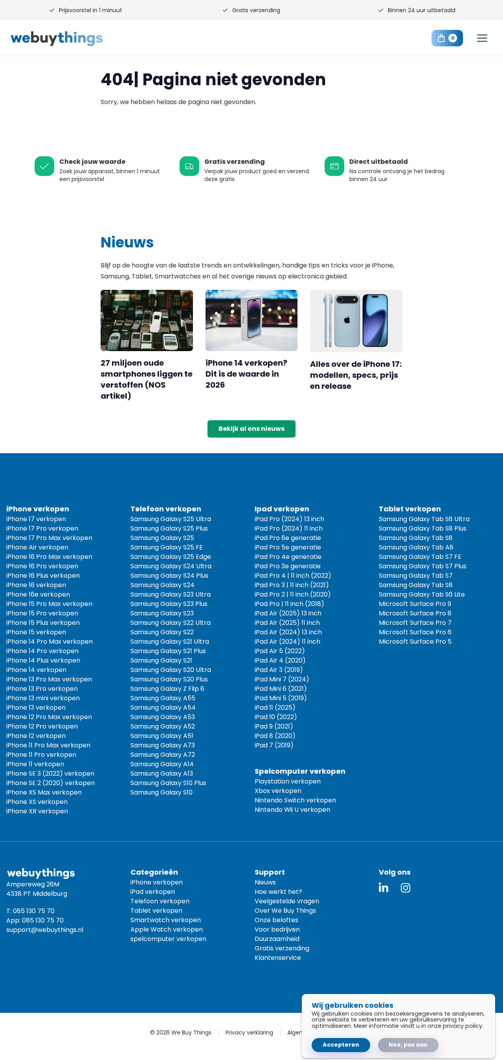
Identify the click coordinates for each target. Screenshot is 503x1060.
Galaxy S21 (161, 660)
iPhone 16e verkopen (38, 594)
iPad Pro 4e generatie (288, 556)
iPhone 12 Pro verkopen (42, 726)
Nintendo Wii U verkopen (292, 809)
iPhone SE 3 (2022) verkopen (50, 773)
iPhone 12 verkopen (36, 735)
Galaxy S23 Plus (168, 603)
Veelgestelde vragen (287, 901)
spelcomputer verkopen (168, 938)
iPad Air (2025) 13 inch (288, 613)
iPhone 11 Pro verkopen (41, 754)
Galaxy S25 (162, 537)
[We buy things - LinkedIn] (383, 887)
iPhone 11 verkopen (35, 764)
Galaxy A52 (162, 726)
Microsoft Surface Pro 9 (415, 603)
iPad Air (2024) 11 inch (287, 641)
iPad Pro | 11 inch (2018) (289, 603)
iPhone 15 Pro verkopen (42, 613)
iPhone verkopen (156, 882)
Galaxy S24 (162, 584)
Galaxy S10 (161, 792)
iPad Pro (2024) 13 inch (289, 519)
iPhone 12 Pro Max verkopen (49, 716)
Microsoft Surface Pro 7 (415, 622)
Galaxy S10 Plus (168, 782)
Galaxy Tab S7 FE (420, 556)
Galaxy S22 (162, 632)
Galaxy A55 (162, 698)
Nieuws (265, 882)
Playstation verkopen (288, 781)
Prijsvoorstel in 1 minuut (90, 10)
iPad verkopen (152, 891)
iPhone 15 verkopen (36, 632)
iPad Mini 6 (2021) (281, 688)
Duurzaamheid (277, 938)
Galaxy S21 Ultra (169, 641)
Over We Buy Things (285, 910)
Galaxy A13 (161, 773)
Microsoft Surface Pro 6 (415, 632)
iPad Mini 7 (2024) (282, 679)
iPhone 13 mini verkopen (43, 698)
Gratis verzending (256, 10)
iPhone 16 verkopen (36, 584)
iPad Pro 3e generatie (288, 566)
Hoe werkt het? (278, 891)
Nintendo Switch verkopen (295, 800)
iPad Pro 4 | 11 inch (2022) (293, 575)
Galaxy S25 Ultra (170, 519)
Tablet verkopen (156, 910)
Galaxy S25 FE (166, 547)
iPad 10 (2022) (276, 716)
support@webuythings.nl (44, 929)
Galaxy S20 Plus (169, 679)
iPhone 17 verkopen (36, 519)
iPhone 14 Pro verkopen (42, 650)
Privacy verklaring (249, 1032)
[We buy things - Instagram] (405, 887)
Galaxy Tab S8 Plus (422, 528)
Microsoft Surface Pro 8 (415, 613)
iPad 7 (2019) (274, 745)
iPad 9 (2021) (274, 726)
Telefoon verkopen (159, 901)
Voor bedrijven (277, 929)
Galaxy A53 (162, 716)
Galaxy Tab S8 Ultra (424, 519)
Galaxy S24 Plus (169, 575)
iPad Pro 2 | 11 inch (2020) (293, 594)
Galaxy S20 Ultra (170, 669)
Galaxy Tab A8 (416, 547)
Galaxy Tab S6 (416, 584)
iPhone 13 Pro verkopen (42, 688)
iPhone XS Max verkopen (44, 792)
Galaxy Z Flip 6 (167, 688)
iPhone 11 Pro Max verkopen (48, 745)
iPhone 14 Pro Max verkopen (49, 641)
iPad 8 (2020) (275, 735)
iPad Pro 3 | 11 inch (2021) (292, 584)
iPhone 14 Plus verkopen (43, 660)
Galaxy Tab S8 (416, 537)
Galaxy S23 (162, 613)
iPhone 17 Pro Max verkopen (49, 537)
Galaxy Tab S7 (416, 575)
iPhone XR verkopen (37, 811)
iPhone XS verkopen (37, 801)
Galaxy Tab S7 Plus (422, 566)
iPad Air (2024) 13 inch (288, 632)
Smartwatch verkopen (165, 920)
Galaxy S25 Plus (169, 528)
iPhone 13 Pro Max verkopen (49, 679)
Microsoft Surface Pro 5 (415, 641)
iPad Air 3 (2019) (279, 669)
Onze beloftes (276, 920)
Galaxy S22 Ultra (170, 622)
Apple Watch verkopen (166, 929)
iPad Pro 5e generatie (288, 547)
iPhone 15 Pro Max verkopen (49, 603)
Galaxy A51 (161, 735)
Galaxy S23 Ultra (170, 594)
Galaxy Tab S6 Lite (422, 594)
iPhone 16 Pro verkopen (42, 566)
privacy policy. (463, 1026)
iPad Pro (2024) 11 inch (289, 528)
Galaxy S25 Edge (170, 556)
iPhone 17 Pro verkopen (42, 528)
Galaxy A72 (162, 754)
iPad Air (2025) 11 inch (287, 622)
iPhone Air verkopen (37, 547)
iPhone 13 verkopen (36, 707)
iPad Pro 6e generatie (288, 537)
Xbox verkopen (278, 790)
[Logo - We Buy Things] (69, 38)
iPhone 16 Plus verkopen (43, 575)
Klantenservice (278, 957)
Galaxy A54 (163, 707)
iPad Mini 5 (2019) (281, 698)
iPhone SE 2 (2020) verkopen (50, 782)
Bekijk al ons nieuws (251, 428)
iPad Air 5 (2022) (280, 650)
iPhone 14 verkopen (36, 669)
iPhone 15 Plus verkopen (43, 622)
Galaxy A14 (162, 764)
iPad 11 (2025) (275, 707)
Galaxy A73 (162, 745)
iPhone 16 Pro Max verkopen (49, 556)
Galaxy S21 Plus (168, 650)
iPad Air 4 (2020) (280, 660)
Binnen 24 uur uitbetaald (421, 10)
